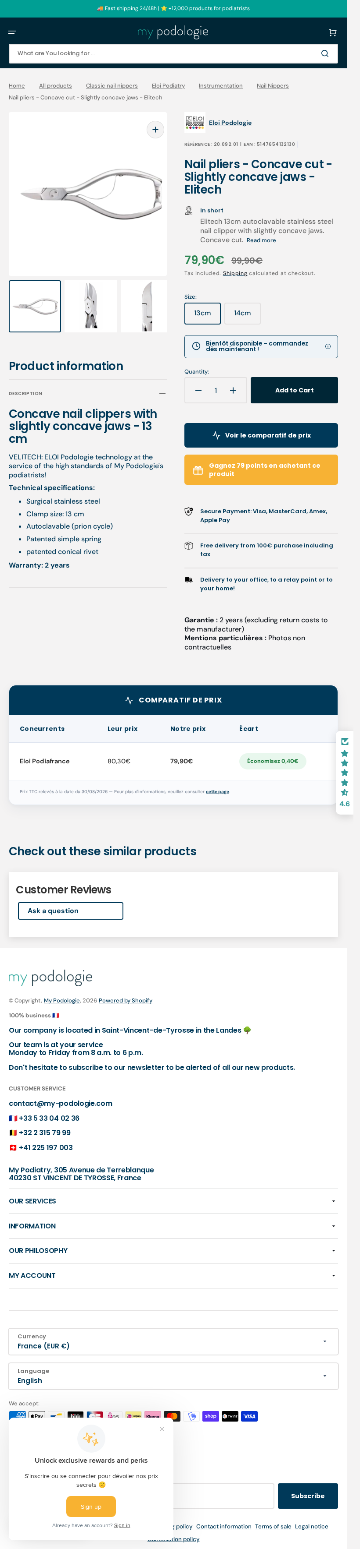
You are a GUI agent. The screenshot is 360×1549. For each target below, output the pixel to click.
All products (55, 85)
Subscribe (308, 1496)
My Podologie (62, 1000)
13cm (207, 316)
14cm (247, 316)
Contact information (224, 1526)
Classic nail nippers (112, 85)
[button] (12, 32)
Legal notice (311, 1526)
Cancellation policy (174, 1539)
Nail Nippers (273, 85)
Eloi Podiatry (168, 85)
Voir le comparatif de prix (268, 435)
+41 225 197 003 (45, 1148)
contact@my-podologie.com (60, 1103)
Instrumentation (221, 85)
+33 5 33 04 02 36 (49, 1118)
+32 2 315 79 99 (44, 1133)
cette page (217, 791)
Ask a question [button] (53, 910)
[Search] (326, 53)
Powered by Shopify (125, 1000)
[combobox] (173, 54)
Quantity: (196, 371)
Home (17, 85)
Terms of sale (273, 1526)
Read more (261, 240)
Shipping (235, 273)
